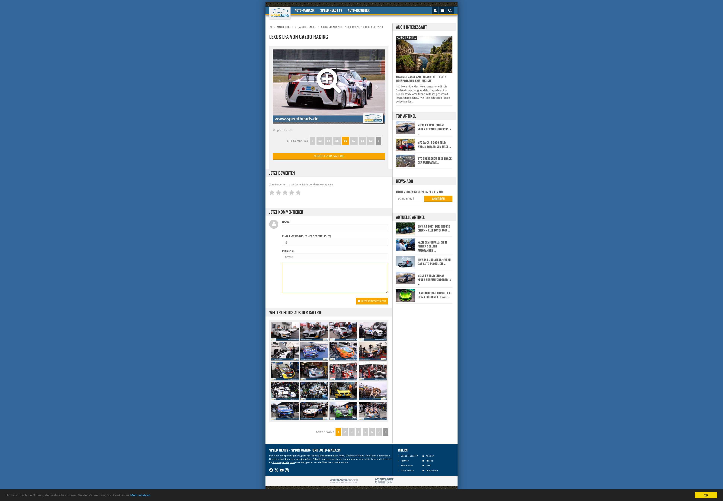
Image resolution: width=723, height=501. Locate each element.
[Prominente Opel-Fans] (373, 391)
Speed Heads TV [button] (331, 10)
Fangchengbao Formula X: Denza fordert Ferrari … (434, 295)
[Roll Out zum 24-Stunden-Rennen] (314, 391)
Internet (288, 250)
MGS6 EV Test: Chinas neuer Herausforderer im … (434, 129)
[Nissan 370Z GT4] (373, 351)
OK (706, 495)
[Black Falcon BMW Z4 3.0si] (343, 391)
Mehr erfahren (140, 495)
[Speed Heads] (280, 13)
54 (328, 141)
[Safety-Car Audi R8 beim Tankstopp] (314, 331)
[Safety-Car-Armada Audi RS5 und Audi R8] (285, 331)
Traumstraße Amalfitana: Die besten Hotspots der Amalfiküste (421, 79)
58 (362, 141)
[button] (281, 86)
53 (320, 141)
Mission (430, 455)
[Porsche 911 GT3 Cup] (343, 351)
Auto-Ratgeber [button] (359, 10)
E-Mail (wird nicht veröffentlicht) (306, 236)
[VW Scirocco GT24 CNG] (314, 351)
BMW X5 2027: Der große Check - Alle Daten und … (434, 228)
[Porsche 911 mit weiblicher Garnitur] (373, 411)
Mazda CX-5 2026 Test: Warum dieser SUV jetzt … (434, 144)
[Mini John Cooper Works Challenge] (314, 371)
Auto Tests (370, 455)
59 (371, 141)
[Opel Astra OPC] (285, 371)
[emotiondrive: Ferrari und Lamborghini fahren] (344, 481)
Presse (429, 460)
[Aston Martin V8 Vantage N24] (285, 351)
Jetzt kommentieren (373, 301)
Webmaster (407, 465)
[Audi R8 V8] (314, 411)
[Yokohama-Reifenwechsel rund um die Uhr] (343, 371)
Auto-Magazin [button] (305, 10)
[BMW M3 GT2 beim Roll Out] (285, 391)
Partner (405, 460)
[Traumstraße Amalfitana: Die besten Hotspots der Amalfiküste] (424, 54)
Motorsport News (354, 455)
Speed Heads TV (409, 455)
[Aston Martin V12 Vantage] (343, 411)
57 (354, 141)
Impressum (432, 470)
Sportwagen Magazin (283, 462)
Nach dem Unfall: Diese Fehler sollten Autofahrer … (432, 246)
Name (285, 221)
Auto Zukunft (313, 459)
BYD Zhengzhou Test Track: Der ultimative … (435, 160)
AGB (428, 465)
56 (345, 141)
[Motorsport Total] (384, 481)
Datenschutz (407, 470)
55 (337, 141)
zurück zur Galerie (328, 156)
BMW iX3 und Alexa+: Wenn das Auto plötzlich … (434, 262)
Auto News (338, 455)
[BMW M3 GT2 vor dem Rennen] (373, 331)
